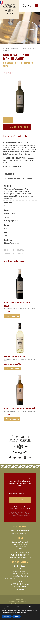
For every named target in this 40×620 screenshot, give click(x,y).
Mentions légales (18, 599)
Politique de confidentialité (21, 514)
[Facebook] (10, 457)
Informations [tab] (10, 173)
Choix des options (13, 368)
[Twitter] (14, 457)
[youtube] (19, 457)
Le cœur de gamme (20, 571)
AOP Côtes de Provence (20, 584)
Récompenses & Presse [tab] (14, 178)
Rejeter (17, 616)
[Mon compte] (24, 5)
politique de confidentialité (17, 508)
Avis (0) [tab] (30, 178)
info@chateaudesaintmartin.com (20, 557)
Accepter (6, 616)
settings (23, 613)
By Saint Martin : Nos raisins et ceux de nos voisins (20, 580)
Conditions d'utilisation (16, 515)
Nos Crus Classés (20, 566)
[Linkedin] (30, 457)
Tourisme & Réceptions (20, 533)
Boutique (6, 48)
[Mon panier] (29, 5)
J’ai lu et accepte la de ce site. (20, 507)
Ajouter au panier (20, 127)
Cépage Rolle (20, 250)
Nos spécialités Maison (20, 576)
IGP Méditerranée (20, 586)
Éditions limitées (15, 48)
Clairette (20, 253)
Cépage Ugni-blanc (9, 253)
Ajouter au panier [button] (12, 316)
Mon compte (20, 589)
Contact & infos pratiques (18, 604)
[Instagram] (25, 457)
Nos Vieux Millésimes (20, 573)
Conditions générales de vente (18, 601)
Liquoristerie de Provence (20, 530)
